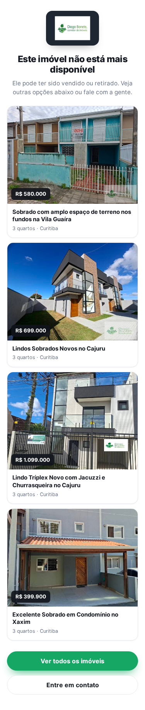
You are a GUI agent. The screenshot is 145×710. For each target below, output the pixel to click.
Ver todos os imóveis (72, 661)
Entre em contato (72, 685)
